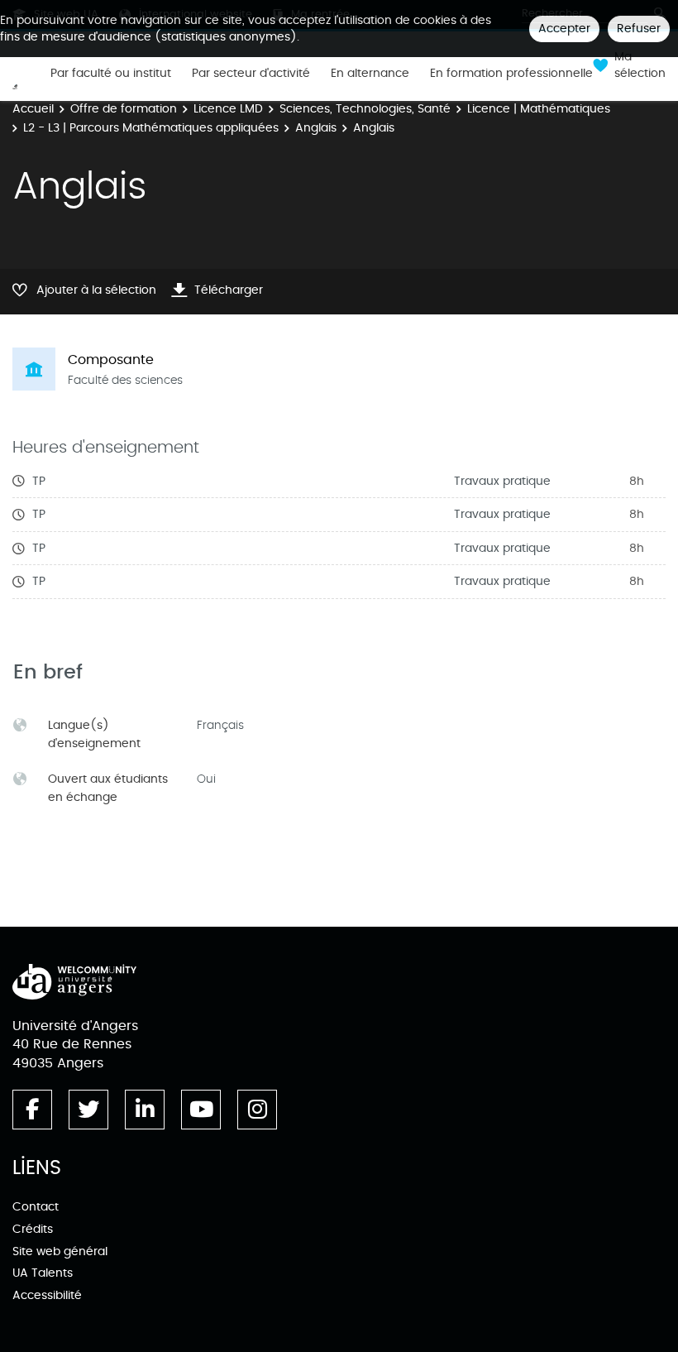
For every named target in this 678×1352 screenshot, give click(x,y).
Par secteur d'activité (251, 73)
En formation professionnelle (511, 73)
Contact (35, 1206)
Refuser (639, 28)
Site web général (59, 1251)
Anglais (316, 128)
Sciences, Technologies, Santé (365, 108)
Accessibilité (47, 1295)
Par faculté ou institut (110, 73)
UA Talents (42, 1273)
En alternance (370, 73)
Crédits (32, 1229)
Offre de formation (123, 108)
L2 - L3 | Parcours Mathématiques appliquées (151, 128)
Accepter (564, 28)
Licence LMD (228, 108)
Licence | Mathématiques (538, 108)
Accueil (33, 108)
